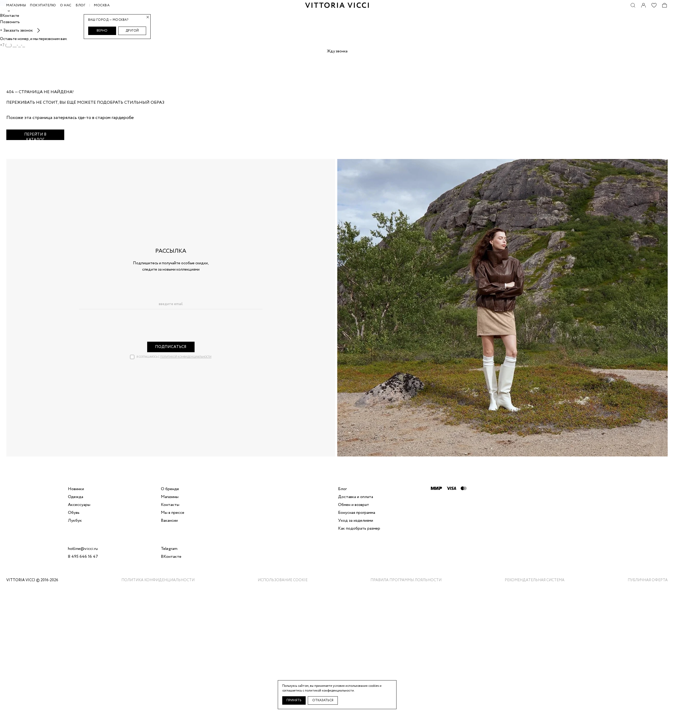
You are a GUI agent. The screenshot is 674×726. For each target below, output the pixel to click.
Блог (80, 5)
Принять (293, 700)
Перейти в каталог (35, 136)
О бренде (170, 489)
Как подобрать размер (359, 528)
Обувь (74, 512)
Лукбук (75, 520)
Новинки (76, 489)
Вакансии (169, 520)
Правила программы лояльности (406, 580)
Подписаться (170, 347)
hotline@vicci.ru (83, 548)
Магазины (170, 497)
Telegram (169, 548)
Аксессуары (79, 505)
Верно (102, 30)
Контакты (170, 505)
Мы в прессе (172, 512)
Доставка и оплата (355, 497)
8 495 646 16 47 (83, 556)
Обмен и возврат (353, 505)
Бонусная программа (356, 512)
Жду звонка (337, 51)
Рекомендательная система (534, 580)
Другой (132, 30)
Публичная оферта (648, 580)
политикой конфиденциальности (185, 357)
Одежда (75, 497)
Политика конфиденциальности (158, 580)
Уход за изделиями (355, 520)
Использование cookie (283, 580)
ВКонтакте (171, 556)
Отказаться (322, 700)
